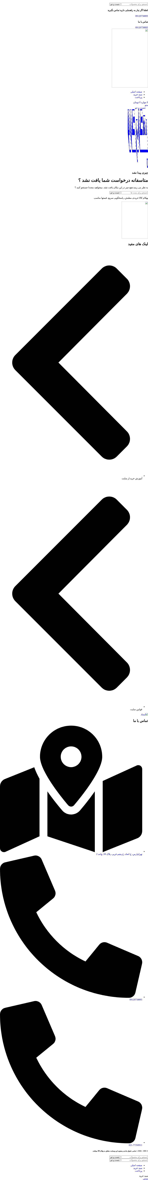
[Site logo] (130, 86)
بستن (145, 1178)
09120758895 (141, 16)
